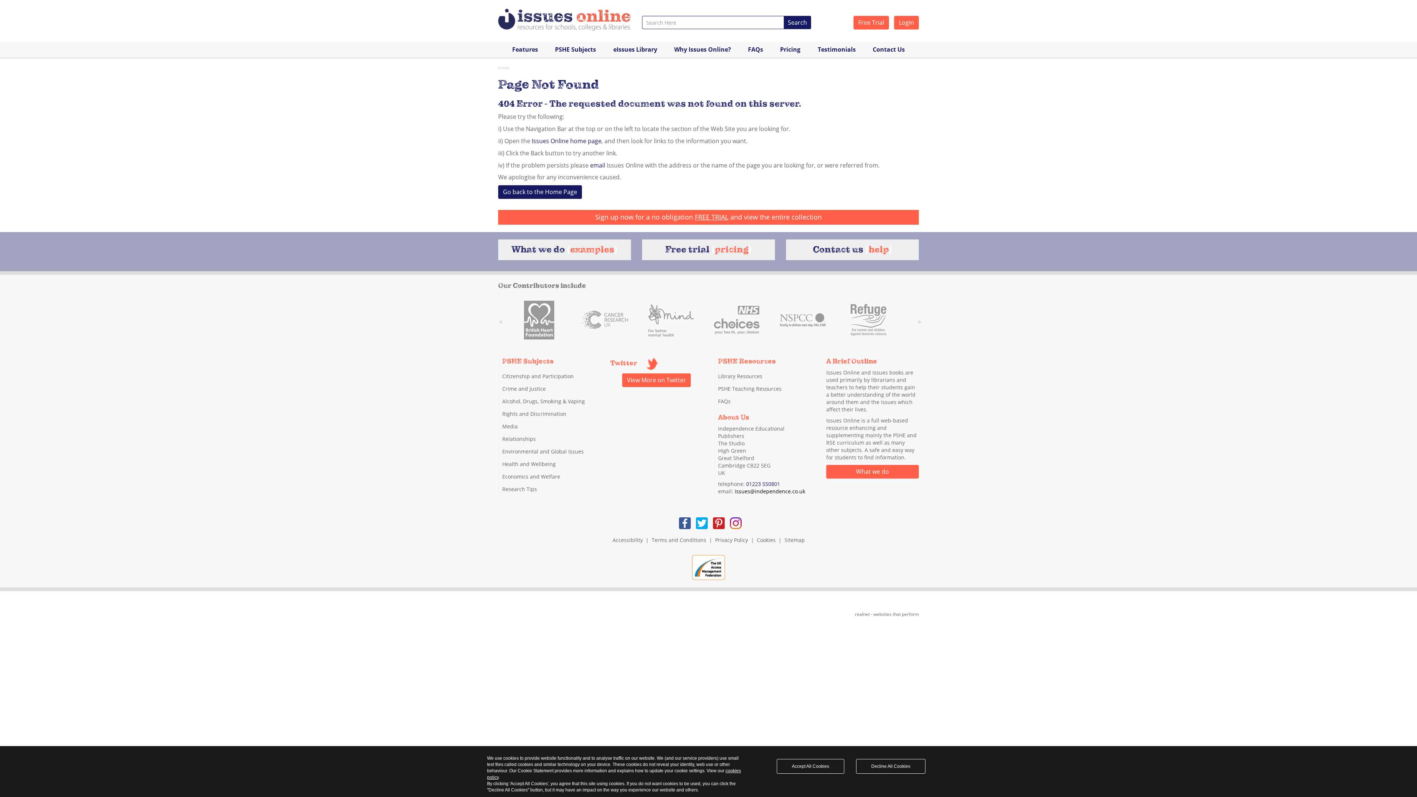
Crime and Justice (524, 388)
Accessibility (628, 540)
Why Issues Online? (702, 49)
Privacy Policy (731, 540)
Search (797, 22)
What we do (872, 471)
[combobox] (713, 22)
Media (510, 426)
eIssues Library (635, 49)
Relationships (519, 438)
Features (525, 49)
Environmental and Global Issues (543, 451)
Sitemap (795, 540)
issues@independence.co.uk (770, 491)
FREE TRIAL (711, 217)
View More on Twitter (656, 380)
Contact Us (889, 49)
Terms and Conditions (679, 540)
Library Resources (740, 376)
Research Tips (519, 489)
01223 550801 (763, 483)
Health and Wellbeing (529, 463)
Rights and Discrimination (534, 413)
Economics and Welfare (531, 476)
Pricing (790, 49)
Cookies (766, 540)
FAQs (755, 49)
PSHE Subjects (575, 49)
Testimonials (837, 49)
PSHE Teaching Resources (750, 388)
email (597, 165)
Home (503, 67)
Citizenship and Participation (538, 376)
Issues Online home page (566, 141)
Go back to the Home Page (540, 192)
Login (906, 22)
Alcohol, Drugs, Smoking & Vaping (543, 401)
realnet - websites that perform (887, 614)
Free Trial (871, 22)
